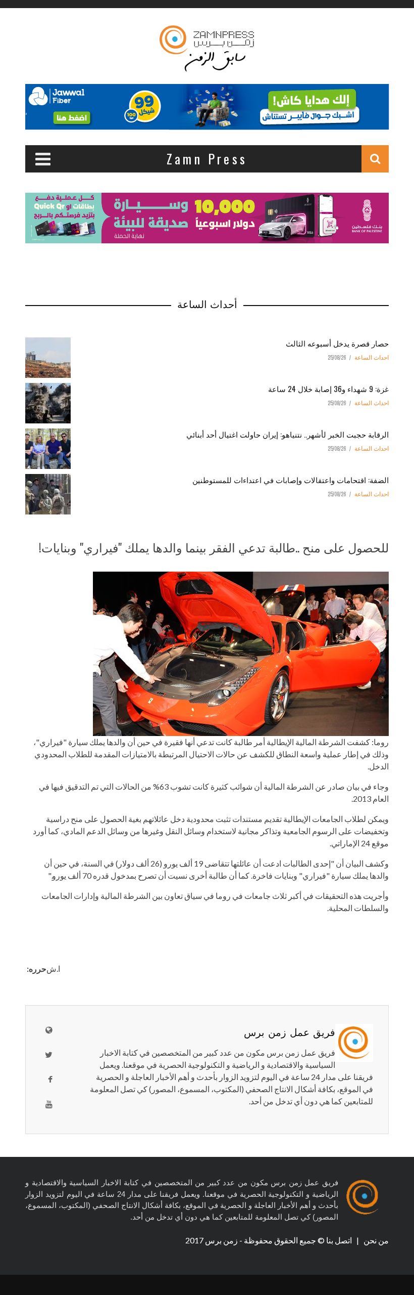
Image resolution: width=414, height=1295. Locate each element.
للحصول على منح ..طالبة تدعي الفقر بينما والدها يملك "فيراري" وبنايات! (214, 547)
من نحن (375, 1240)
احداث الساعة (371, 358)
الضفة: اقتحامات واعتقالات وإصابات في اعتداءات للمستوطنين (290, 479)
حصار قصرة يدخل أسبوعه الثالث (337, 343)
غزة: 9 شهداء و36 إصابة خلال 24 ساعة (328, 388)
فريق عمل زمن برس (289, 1031)
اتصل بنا (339, 1240)
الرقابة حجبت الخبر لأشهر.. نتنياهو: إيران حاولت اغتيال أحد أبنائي (287, 434)
